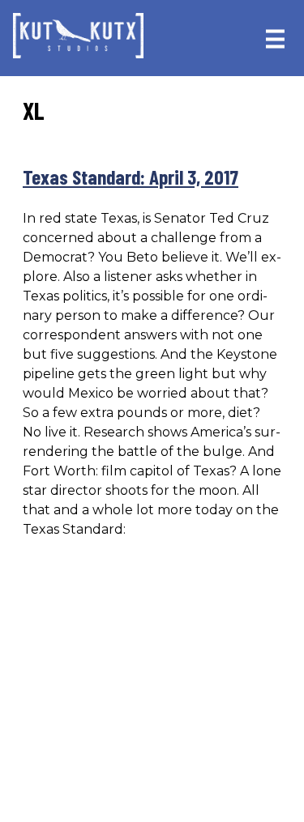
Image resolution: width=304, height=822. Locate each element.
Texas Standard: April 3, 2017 (130, 176)
